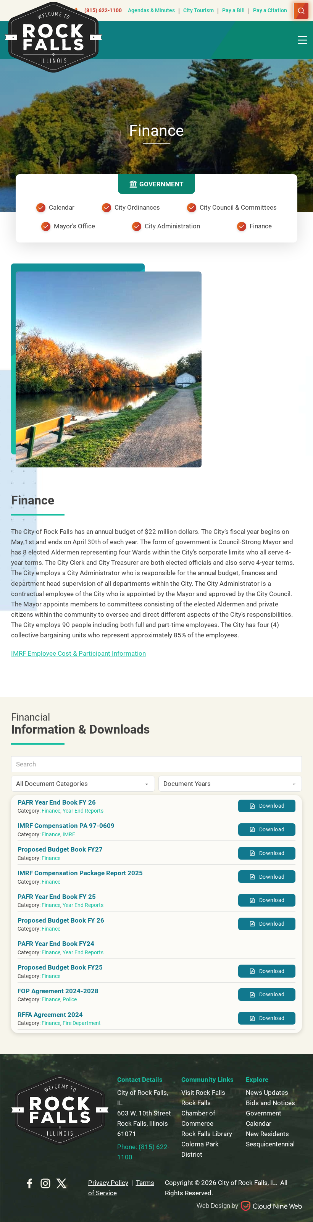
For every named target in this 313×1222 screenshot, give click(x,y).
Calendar (61, 207)
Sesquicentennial (270, 1144)
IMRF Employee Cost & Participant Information (78, 653)
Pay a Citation (270, 10)
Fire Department (82, 1023)
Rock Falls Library (206, 1134)
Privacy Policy (108, 1182)
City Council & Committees (238, 207)
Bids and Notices (270, 1103)
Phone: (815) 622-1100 (143, 1152)
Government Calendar (263, 1118)
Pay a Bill (233, 10)
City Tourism (198, 10)
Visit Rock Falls (203, 1092)
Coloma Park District (200, 1149)
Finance (261, 226)
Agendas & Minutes (151, 10)
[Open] (302, 40)
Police (70, 999)
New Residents (267, 1134)
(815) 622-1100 (103, 10)
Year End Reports (83, 811)
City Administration (172, 226)
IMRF (69, 834)
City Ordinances (137, 207)
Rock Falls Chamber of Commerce (198, 1113)
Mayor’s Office (74, 226)
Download (272, 806)
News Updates (267, 1092)
